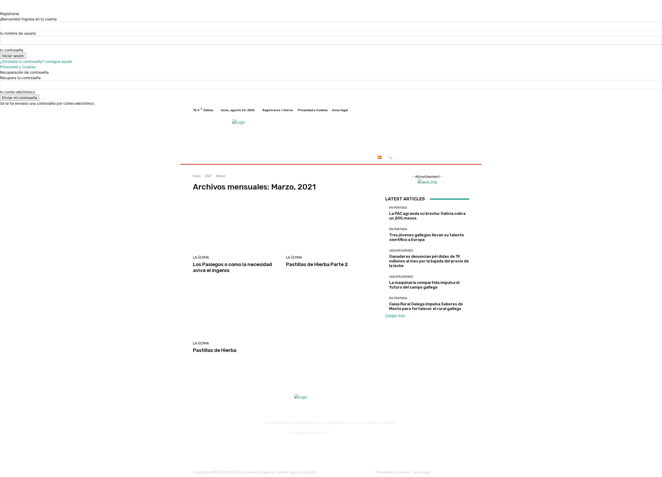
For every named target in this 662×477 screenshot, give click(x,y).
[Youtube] (466, 110)
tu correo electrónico (17, 92)
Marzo (220, 176)
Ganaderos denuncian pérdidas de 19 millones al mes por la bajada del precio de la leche (429, 261)
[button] (463, 158)
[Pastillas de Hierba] (236, 311)
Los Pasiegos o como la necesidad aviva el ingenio (232, 267)
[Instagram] (447, 110)
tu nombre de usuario (18, 33)
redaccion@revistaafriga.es (350, 433)
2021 (208, 176)
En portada (398, 207)
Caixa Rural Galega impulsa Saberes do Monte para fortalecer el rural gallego (426, 306)
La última (201, 257)
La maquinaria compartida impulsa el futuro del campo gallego (424, 285)
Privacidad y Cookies (18, 67)
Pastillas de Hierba (214, 350)
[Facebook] (441, 110)
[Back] (1, 8)
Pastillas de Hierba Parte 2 (317, 264)
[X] (453, 110)
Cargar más (395, 315)
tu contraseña (11, 50)
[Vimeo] (460, 110)
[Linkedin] (338, 445)
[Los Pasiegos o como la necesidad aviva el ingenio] (236, 225)
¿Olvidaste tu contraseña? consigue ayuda (36, 61)
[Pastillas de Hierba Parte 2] (329, 225)
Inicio (197, 176)
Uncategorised (401, 250)
